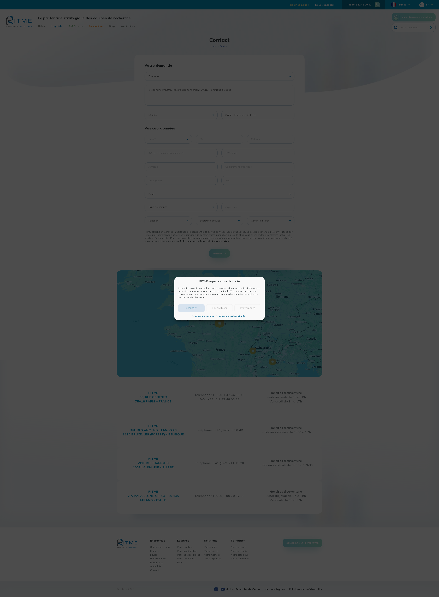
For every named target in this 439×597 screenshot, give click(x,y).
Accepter (191, 308)
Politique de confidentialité (230, 316)
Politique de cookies (203, 316)
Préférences (247, 308)
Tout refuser (219, 308)
